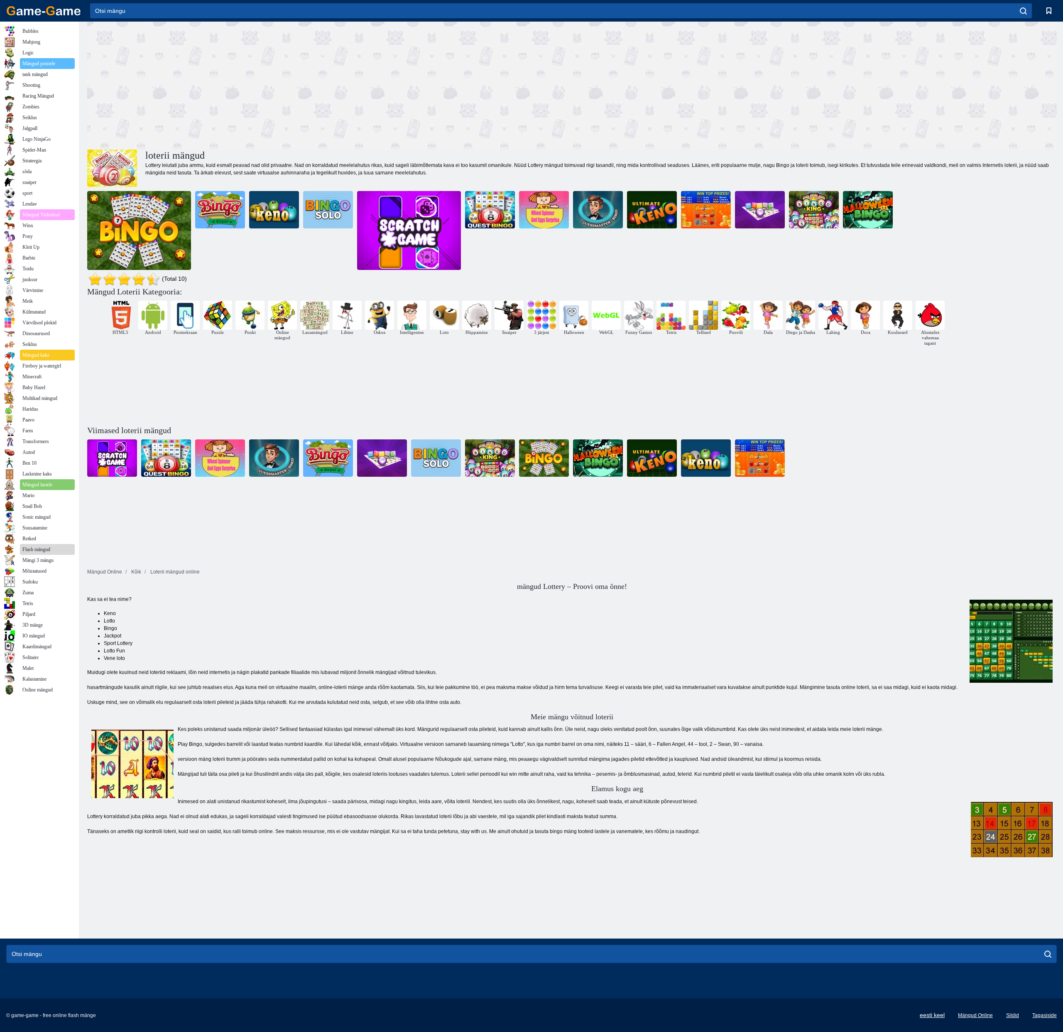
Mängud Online (975, 1015)
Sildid (1012, 1015)
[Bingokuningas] (814, 209)
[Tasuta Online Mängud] (43, 10)
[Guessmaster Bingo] (598, 209)
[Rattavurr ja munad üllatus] (544, 209)
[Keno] (274, 209)
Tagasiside (1044, 1015)
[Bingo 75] (760, 209)
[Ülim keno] (652, 209)
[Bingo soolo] (328, 209)
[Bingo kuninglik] (220, 209)
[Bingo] (139, 230)
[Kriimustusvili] (706, 209)
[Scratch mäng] (409, 230)
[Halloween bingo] (868, 209)
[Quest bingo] (490, 209)
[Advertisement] (329, 84)
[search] (1023, 11)
